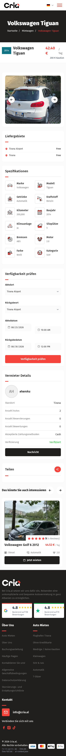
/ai (15, 749)
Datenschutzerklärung (14, 680)
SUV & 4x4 (38, 662)
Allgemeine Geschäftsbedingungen (14, 671)
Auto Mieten (8, 635)
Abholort (9, 284)
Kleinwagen (39, 656)
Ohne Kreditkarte (42, 642)
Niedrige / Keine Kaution (46, 649)
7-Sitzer (37, 676)
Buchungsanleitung (12, 649)
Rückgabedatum (13, 340)
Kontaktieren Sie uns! (13, 662)
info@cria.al (21, 712)
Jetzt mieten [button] (34, 560)
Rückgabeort (11, 302)
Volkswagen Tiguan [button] (48, 30)
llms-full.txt (7, 751)
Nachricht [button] (33, 452)
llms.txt (23, 749)
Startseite (12, 30)
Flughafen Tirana (42, 635)
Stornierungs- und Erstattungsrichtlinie (13, 688)
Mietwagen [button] (27, 30)
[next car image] (54, 99)
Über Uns (7, 642)
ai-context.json (21, 751)
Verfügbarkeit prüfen (33, 359)
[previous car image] (11, 99)
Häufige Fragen (10, 656)
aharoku (25, 391)
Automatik (38, 669)
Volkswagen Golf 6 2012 (21, 545)
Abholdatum (11, 320)
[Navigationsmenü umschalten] (59, 5)
